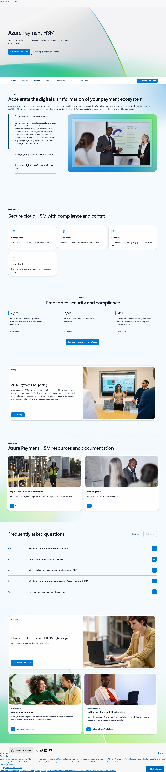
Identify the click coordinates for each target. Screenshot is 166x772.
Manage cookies (47, 770)
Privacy (37, 770)
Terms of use (59, 770)
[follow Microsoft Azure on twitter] (36, 750)
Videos (151, 758)
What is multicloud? (17, 761)
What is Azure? (6, 753)
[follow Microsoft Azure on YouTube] (50, 750)
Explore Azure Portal (23, 750)
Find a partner (51, 758)
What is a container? (98, 761)
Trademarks (69, 770)
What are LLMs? (83, 761)
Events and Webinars (106, 758)
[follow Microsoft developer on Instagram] (41, 750)
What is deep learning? (56, 761)
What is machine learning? (36, 761)
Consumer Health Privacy (10, 770)
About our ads (90, 770)
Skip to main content (8, 1)
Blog (72, 758)
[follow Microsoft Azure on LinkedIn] (45, 750)
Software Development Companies (14, 758)
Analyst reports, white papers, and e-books (131, 758)
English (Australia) (7, 764)
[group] (44, 483)
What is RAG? (112, 761)
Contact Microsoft (27, 770)
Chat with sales (156, 769)
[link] (12, 81)
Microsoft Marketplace (37, 758)
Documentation (63, 758)
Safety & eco (79, 770)
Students (94, 758)
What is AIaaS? (71, 761)
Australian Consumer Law (106, 770)
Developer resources (82, 758)
